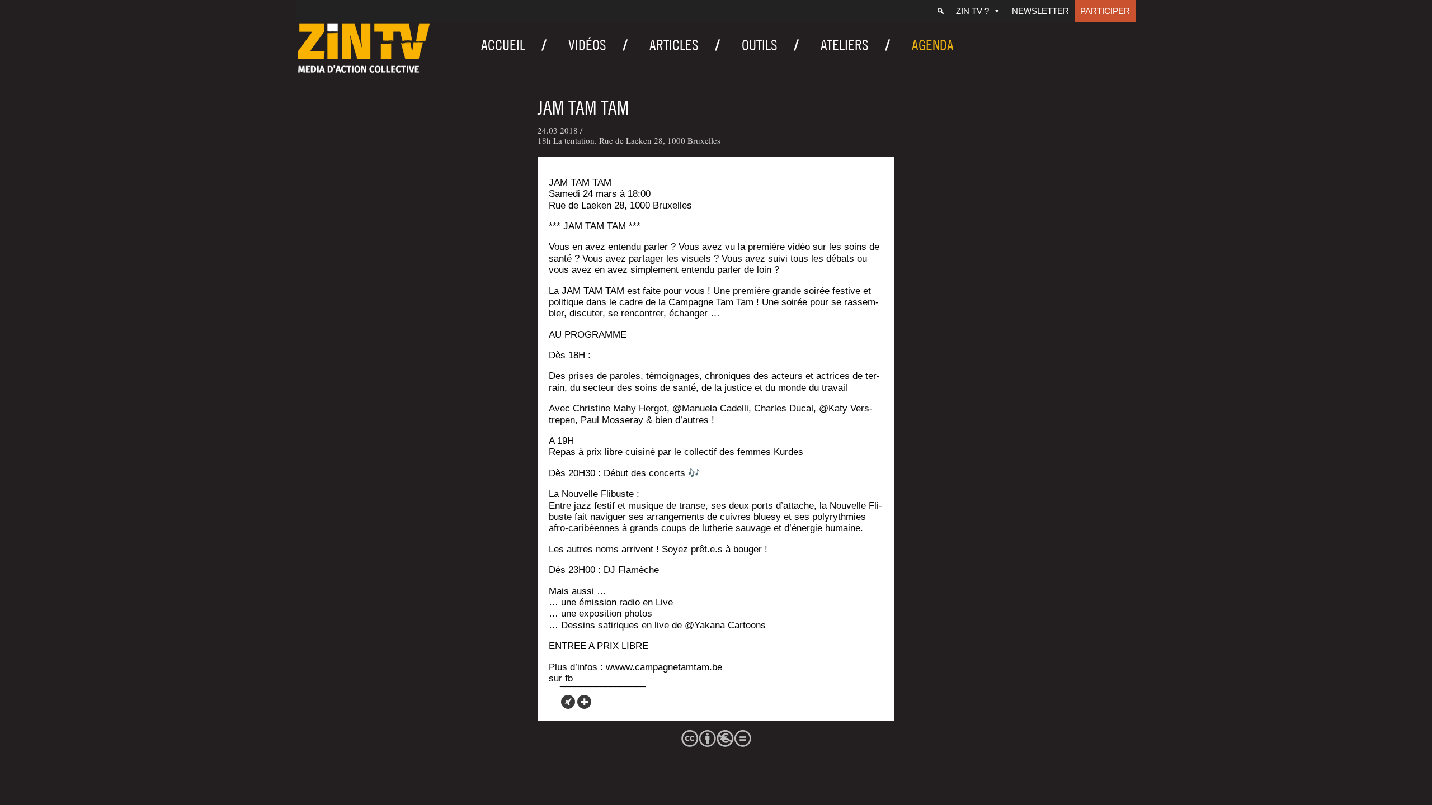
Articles (674, 45)
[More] (584, 702)
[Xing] (568, 702)
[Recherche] (940, 11)
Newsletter (1040, 11)
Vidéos (587, 45)
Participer (1105, 11)
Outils (760, 45)
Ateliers (845, 45)
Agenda (933, 45)
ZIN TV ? (972, 11)
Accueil (503, 45)
